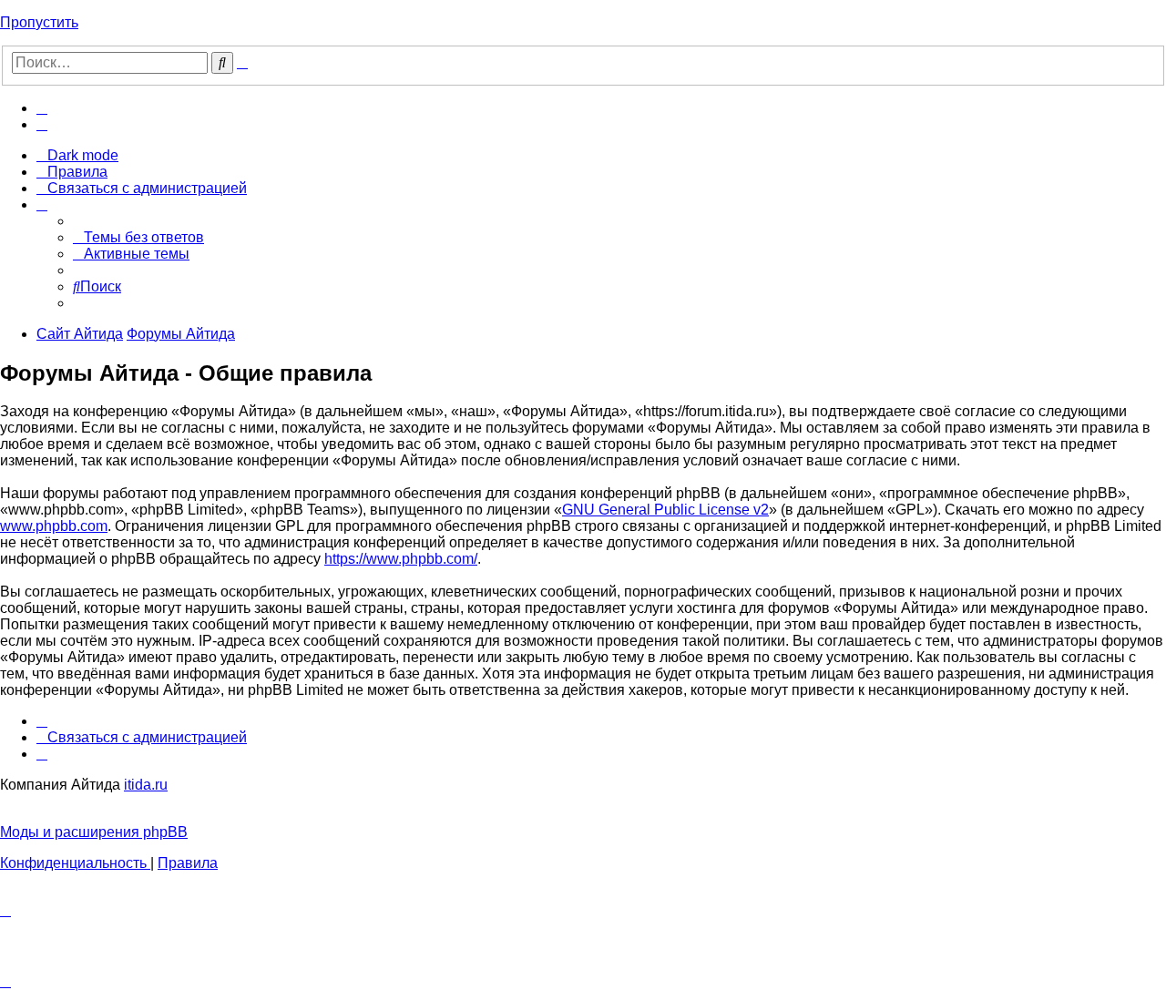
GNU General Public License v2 (665, 509)
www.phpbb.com (53, 526)
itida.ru (146, 784)
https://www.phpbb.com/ (400, 558)
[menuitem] (41, 108)
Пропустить (39, 22)
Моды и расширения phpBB (94, 832)
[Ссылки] (41, 204)
